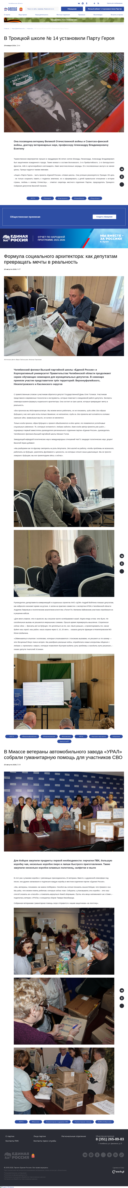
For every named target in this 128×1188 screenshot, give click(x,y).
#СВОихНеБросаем (104, 1122)
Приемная (81, 14)
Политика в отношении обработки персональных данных (25, 1177)
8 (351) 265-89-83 (110, 1139)
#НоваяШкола (79, 198)
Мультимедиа (98, 14)
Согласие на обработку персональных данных (20, 1179)
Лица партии (22, 14)
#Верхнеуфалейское (29, 736)
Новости (30, 28)
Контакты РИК (12, 1141)
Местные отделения (63, 14)
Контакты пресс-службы (45, 1141)
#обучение (116, 736)
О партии (7, 14)
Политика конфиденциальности (15, 1175)
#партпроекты (63, 198)
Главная (6, 28)
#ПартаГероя (95, 198)
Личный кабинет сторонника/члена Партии (105, 9)
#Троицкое (47, 198)
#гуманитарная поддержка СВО (57, 1122)
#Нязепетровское (49, 736)
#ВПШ (81, 736)
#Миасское (35, 1122)
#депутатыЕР (64, 741)
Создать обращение (104, 217)
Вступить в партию (117, 14)
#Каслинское (66, 736)
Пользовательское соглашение (15, 1173)
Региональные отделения (74, 1136)
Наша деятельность (41, 14)
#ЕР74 (33, 198)
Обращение (72, 9)
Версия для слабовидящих (114, 3)
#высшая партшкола (99, 736)
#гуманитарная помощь (83, 1122)
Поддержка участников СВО (64, 20)
